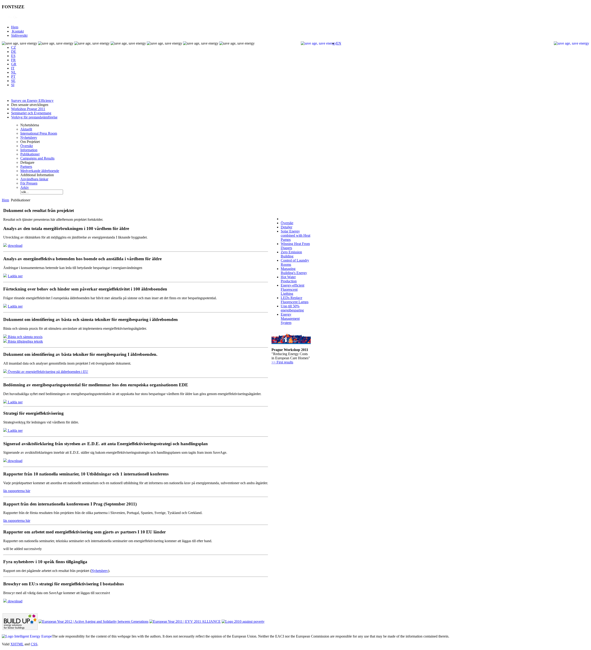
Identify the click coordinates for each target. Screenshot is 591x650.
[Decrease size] (9, 19)
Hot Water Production (289, 279)
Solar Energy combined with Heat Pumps (295, 235)
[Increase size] (4, 19)
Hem (14, 27)
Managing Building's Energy (294, 271)
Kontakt (17, 31)
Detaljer (286, 227)
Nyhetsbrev (99, 571)
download (15, 246)
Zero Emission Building (291, 254)
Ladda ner (15, 276)
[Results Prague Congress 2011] (291, 343)
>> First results (282, 362)
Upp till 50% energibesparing (292, 308)
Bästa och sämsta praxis (24, 337)
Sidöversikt (19, 35)
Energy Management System (290, 318)
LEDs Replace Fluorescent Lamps (294, 300)
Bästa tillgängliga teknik (25, 341)
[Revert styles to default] (15, 19)
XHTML (17, 644)
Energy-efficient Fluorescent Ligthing (292, 289)
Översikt (287, 223)
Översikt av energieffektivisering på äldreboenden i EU (47, 372)
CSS (34, 644)
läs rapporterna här (16, 491)
